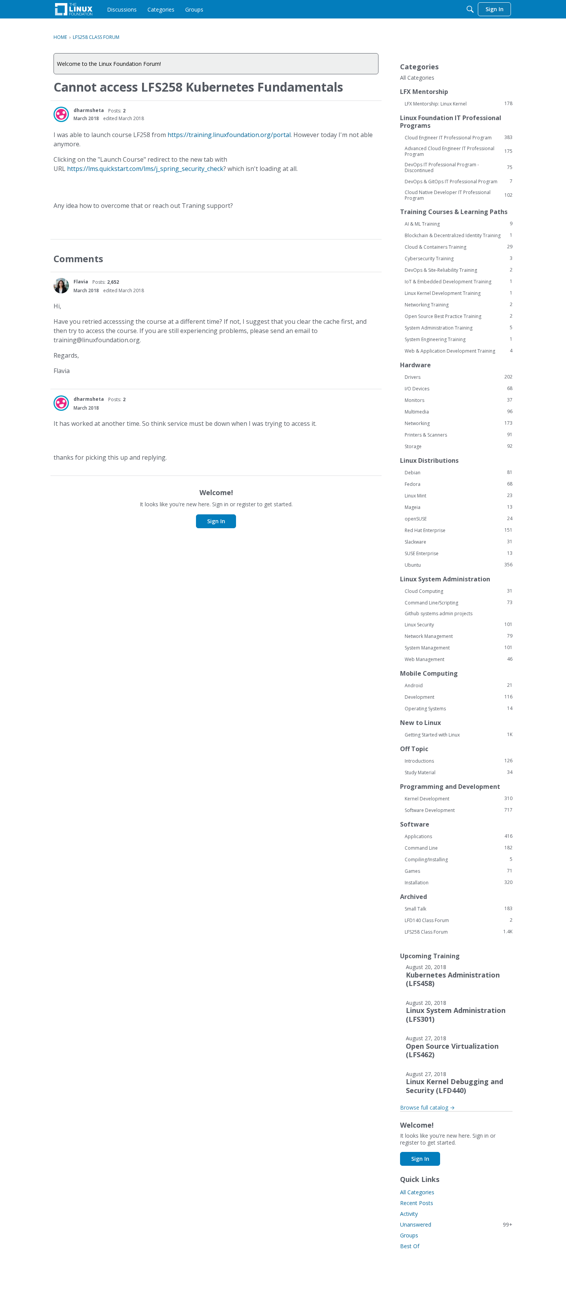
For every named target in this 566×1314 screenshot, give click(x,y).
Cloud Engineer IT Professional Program (458, 137)
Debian (458, 472)
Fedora (458, 483)
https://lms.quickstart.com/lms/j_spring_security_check (145, 168)
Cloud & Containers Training (458, 246)
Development (458, 696)
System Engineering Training (458, 339)
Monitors (458, 400)
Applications (458, 836)
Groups (409, 1235)
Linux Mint (458, 495)
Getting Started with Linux (458, 734)
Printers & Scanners (458, 434)
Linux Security (458, 624)
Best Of (409, 1246)
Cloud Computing (458, 591)
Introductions (458, 760)
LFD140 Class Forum (458, 920)
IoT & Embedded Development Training (458, 281)
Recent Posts (416, 1203)
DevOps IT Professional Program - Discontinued (458, 167)
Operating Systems (458, 708)
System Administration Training (458, 327)
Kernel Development (458, 798)
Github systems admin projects (438, 613)
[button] (61, 114)
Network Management (458, 636)
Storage (458, 446)
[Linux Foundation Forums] (73, 9)
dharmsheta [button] (89, 110)
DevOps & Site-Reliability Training (458, 269)
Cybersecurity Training (458, 258)
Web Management (458, 659)
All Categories (417, 77)
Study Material (458, 772)
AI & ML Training (458, 223)
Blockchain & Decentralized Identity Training (458, 235)
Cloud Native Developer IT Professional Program (458, 195)
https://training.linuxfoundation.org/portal (229, 135)
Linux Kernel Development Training (458, 293)
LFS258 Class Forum (458, 931)
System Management (458, 647)
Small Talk (458, 908)
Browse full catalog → (427, 1107)
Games (458, 870)
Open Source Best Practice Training (458, 316)
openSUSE (458, 518)
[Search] (470, 9)
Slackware (458, 541)
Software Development (458, 810)
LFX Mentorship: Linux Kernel (458, 103)
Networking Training (458, 304)
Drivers (458, 376)
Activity (409, 1213)
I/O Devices (458, 388)
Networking (458, 423)
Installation (458, 882)
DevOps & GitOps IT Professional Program (458, 181)
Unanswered (456, 1224)
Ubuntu (458, 564)
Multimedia (458, 411)
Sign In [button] (216, 521)
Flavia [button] (81, 281)
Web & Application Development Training (458, 350)
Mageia (458, 507)
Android (458, 685)
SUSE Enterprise (458, 553)
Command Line (458, 847)
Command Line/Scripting (458, 602)
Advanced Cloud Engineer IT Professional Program (458, 151)
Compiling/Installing (458, 859)
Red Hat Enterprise (458, 530)
